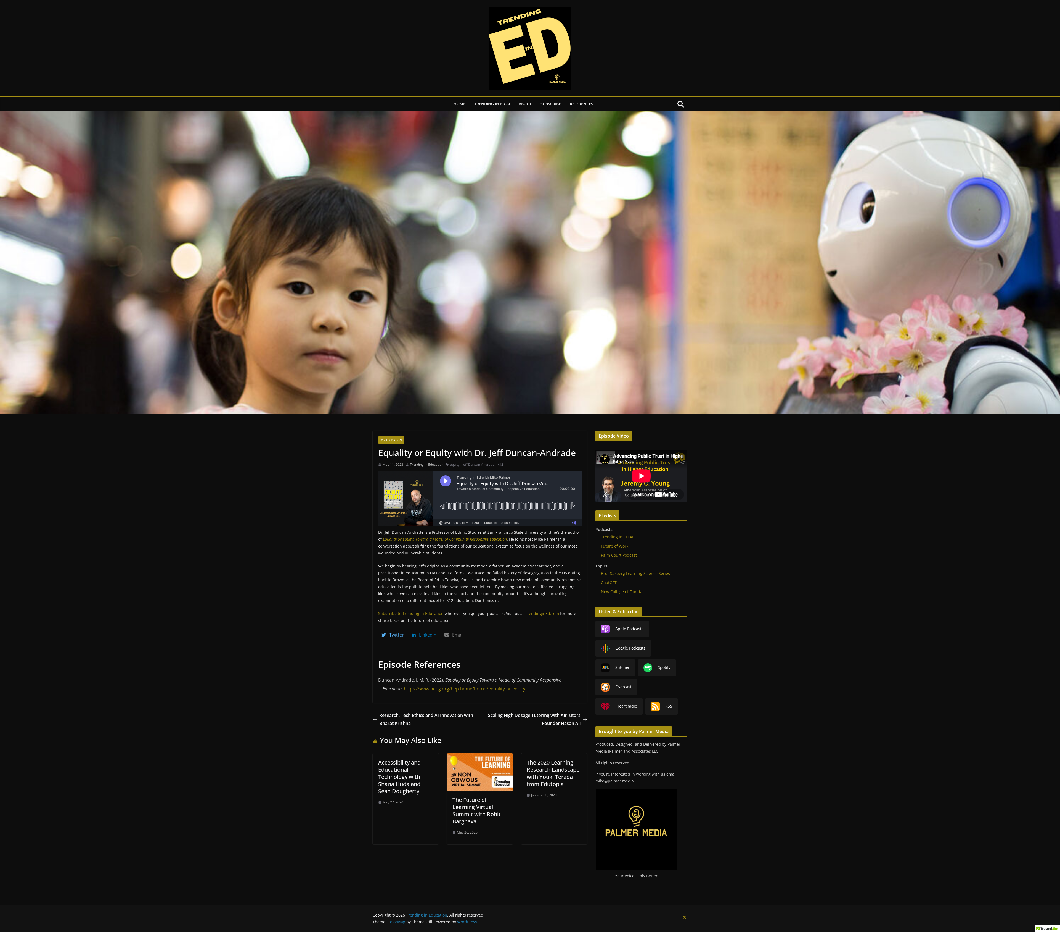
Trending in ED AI (492, 103)
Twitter (395, 635)
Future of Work (614, 546)
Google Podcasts (630, 648)
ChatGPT (609, 582)
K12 (500, 464)
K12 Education (391, 440)
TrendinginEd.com (542, 613)
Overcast (623, 686)
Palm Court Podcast (619, 555)
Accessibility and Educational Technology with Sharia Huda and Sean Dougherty (399, 777)
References (581, 103)
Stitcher (622, 667)
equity (454, 464)
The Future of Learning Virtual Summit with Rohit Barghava (476, 810)
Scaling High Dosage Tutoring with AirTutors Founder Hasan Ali (534, 719)
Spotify (664, 667)
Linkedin (426, 635)
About (525, 103)
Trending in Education (426, 464)
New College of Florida (621, 591)
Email (456, 635)
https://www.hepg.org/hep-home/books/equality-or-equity (464, 689)
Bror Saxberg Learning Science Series (635, 573)
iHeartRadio (626, 706)
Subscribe (550, 103)
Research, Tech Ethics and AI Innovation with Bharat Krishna (426, 719)
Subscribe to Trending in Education (411, 613)
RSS (668, 706)
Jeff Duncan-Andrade (478, 464)
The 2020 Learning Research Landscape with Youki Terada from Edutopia (553, 773)
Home (459, 103)
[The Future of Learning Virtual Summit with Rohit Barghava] (480, 757)
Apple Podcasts (629, 628)
